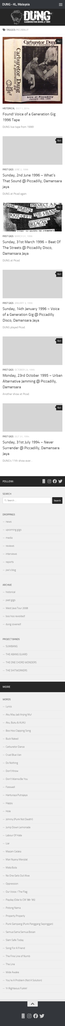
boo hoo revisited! (15, 616)
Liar (8, 843)
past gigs (8, 169)
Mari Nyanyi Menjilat (17, 859)
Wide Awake (12, 972)
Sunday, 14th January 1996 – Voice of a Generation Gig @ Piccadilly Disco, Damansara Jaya (31, 315)
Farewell (10, 787)
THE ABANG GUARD (16, 654)
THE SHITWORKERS (16, 670)
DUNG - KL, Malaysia (16, 4)
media (9, 537)
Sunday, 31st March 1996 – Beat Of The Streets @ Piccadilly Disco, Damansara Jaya (31, 248)
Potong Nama (13, 907)
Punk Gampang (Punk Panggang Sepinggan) (29, 924)
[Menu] (60, 4)
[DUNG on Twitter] (60, 481)
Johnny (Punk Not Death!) (19, 819)
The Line (10, 964)
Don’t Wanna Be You (17, 779)
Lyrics (9, 706)
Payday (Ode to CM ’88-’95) (20, 899)
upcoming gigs (13, 529)
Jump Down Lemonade (18, 827)
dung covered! (13, 624)
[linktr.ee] (44, 481)
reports (10, 562)
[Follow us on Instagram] (49, 481)
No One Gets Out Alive (18, 875)
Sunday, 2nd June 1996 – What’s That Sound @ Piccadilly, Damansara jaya (32, 181)
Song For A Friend (15, 948)
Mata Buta (11, 867)
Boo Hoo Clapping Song (18, 730)
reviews (10, 545)
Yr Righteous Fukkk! (16, 988)
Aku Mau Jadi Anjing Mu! (19, 714)
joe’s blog (11, 570)
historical (9, 108)
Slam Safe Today (15, 940)
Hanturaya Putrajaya (16, 795)
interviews (11, 553)
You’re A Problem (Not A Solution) (24, 980)
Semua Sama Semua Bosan (20, 932)
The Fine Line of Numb (18, 956)
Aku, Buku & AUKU (16, 722)
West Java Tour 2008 (17, 608)
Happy (9, 803)
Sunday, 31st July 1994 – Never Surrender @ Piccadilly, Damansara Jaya (31, 448)
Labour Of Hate (14, 835)
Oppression (12, 883)
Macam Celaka (13, 851)
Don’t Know (12, 771)
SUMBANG (12, 646)
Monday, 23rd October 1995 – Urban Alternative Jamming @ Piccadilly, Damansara (32, 381)
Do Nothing (12, 762)
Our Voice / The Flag (16, 891)
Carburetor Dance (15, 746)
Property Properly (15, 915)
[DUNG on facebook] (55, 481)
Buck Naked (12, 738)
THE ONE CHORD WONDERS (21, 662)
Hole (8, 811)
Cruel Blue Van (13, 754)
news (9, 521)
